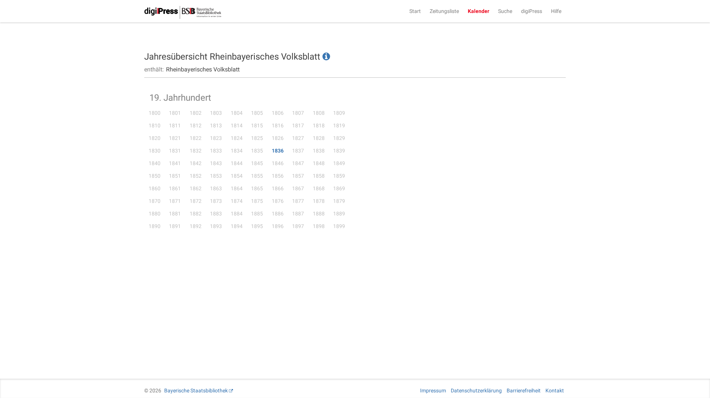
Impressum (433, 390)
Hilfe (556, 11)
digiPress (531, 11)
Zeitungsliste (444, 11)
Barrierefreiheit (524, 390)
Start (415, 11)
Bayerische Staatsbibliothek (196, 390)
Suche (505, 11)
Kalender (478, 11)
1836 (278, 151)
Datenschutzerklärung (476, 390)
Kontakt (554, 390)
